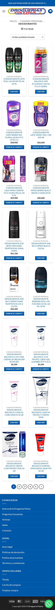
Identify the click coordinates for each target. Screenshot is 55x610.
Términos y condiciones (13, 563)
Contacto (6, 530)
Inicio (13, 21)
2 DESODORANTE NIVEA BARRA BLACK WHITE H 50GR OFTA (41, 190)
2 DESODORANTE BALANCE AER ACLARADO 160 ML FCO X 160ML (41, 83)
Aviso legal (7, 546)
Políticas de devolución (13, 552)
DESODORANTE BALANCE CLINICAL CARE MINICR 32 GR (14, 412)
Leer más (14, 92)
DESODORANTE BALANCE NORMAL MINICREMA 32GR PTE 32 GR (40, 467)
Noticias (6, 519)
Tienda (5, 579)
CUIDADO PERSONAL (31, 21)
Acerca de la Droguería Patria (16, 508)
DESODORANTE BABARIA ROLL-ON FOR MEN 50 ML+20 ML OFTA (41, 302)
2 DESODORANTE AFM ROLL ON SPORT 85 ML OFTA (14, 81)
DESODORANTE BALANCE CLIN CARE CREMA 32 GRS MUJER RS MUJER (14, 358)
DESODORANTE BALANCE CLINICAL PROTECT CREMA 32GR (41, 413)
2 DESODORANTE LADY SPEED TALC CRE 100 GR (40, 134)
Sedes (5, 525)
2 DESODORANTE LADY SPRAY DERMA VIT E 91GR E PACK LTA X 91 (14, 191)
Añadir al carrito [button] (14, 147)
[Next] (41, 486)
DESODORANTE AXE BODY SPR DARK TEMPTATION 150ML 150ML (14, 247)
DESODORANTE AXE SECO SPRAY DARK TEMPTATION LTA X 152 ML (14, 302)
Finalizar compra (10, 590)
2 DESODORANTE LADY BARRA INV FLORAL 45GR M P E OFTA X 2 (14, 136)
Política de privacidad (12, 557)
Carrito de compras (11, 584)
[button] (4, 11)
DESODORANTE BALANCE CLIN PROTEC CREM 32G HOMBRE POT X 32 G (40, 358)
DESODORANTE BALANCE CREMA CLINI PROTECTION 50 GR (14, 467)
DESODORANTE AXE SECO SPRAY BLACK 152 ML (40, 245)
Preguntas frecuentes (12, 514)
